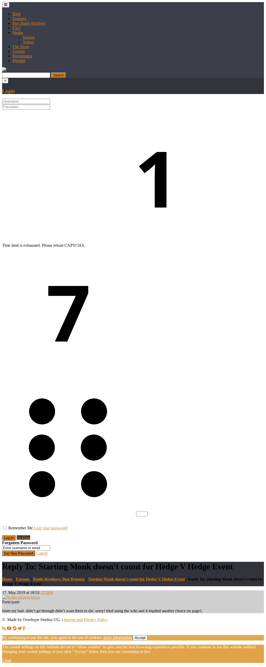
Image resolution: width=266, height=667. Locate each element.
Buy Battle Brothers (28, 23)
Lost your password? (51, 528)
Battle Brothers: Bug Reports (59, 579)
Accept (140, 638)
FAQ (16, 28)
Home (7, 579)
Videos (28, 42)
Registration (22, 56)
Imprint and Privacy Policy (86, 619)
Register (23, 537)
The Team (20, 46)
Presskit (18, 60)
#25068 (47, 592)
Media (17, 32)
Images (29, 37)
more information (117, 637)
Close (6, 660)
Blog (16, 14)
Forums (18, 51)
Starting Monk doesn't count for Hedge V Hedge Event (136, 579)
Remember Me (20, 528)
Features (19, 18)
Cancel (42, 553)
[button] (4, 70)
